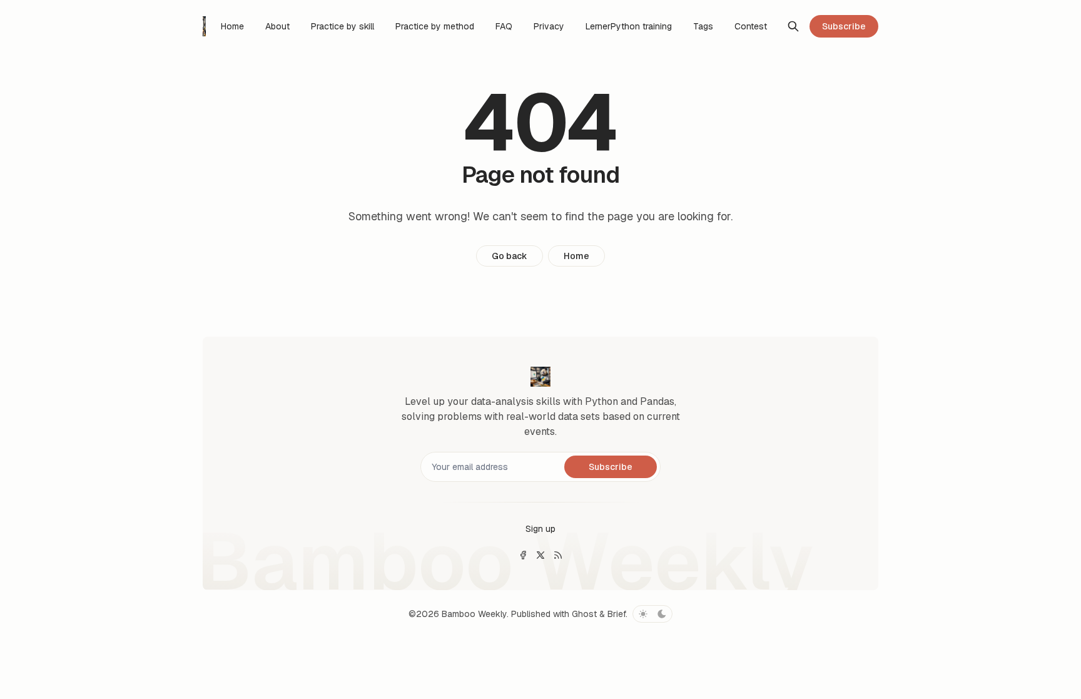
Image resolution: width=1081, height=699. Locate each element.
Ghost (584, 614)
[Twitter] (540, 555)
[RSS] (558, 555)
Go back (509, 256)
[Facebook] (523, 555)
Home (576, 256)
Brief (616, 614)
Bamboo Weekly (474, 614)
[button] (540, 529)
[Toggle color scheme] (652, 614)
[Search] (793, 26)
